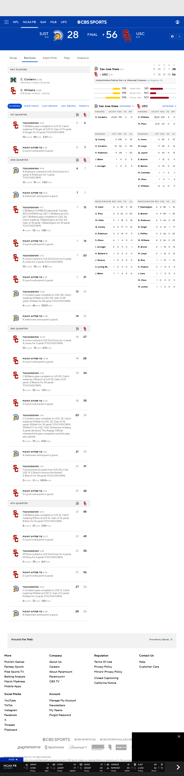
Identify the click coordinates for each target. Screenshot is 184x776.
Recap (13, 58)
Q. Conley (100, 139)
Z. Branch (143, 159)
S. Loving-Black (103, 267)
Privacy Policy (103, 667)
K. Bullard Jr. (101, 253)
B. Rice (141, 260)
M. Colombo (144, 172)
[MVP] (121, 746)
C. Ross (99, 213)
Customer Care (149, 667)
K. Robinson (101, 152)
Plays (67, 58)
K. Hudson (143, 267)
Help (142, 662)
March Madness (14, 681)
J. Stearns (100, 260)
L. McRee (143, 233)
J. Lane (141, 273)
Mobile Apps (12, 686)
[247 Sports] (29, 747)
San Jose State (108, 106)
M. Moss (142, 124)
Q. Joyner (143, 152)
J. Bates (99, 159)
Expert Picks (50, 58)
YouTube (10, 700)
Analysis (82, 58)
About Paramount (60, 672)
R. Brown (142, 247)
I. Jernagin (100, 166)
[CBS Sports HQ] (85, 739)
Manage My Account (62, 700)
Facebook (10, 715)
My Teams (55, 710)
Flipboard (10, 730)
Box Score (30, 58)
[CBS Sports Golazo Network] (121, 739)
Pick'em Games (14, 662)
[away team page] (58, 35)
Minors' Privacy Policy (108, 672)
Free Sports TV (14, 672)
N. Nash (99, 207)
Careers (54, 667)
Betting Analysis (14, 676)
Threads (9, 725)
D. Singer (142, 227)
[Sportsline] (54, 747)
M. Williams (144, 240)
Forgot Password (60, 715)
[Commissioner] (101, 746)
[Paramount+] (77, 746)
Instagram (10, 710)
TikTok (8, 705)
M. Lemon (143, 286)
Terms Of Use (103, 662)
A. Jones (142, 139)
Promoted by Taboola (159, 639)
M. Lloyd (142, 146)
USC (145, 106)
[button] (6, 22)
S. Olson (99, 240)
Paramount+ (57, 676)
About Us (55, 662)
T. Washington (145, 207)
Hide (12, 759)
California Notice (105, 683)
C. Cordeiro (28, 79)
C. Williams (28, 90)
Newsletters (57, 705)
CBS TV (54, 681)
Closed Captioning (106, 678)
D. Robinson (144, 220)
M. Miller (99, 220)
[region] (158, 747)
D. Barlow (143, 166)
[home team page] (127, 35)
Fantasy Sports (14, 667)
